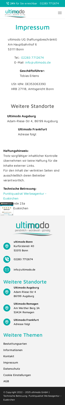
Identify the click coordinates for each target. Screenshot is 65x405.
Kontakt (8, 356)
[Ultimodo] (15, 13)
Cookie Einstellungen (17, 375)
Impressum (10, 362)
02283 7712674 (49, 3)
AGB (6, 381)
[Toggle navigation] (60, 13)
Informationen (12, 350)
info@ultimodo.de (38, 62)
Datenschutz (11, 368)
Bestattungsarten (15, 343)
